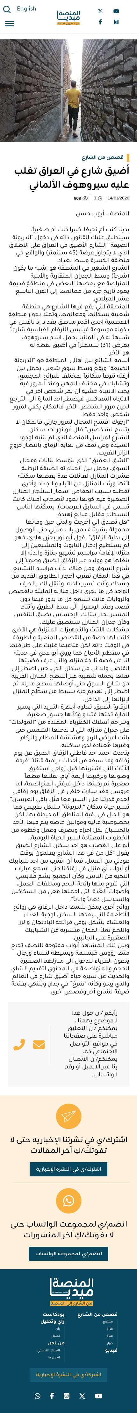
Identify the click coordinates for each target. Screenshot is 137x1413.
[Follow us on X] (100, 11)
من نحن (56, 1343)
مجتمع (108, 1322)
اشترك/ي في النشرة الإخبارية (68, 1169)
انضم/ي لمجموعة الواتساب (68, 1253)
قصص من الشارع (97, 1315)
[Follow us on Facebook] (100, 22)
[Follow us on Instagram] (116, 22)
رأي (57, 1329)
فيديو (111, 1351)
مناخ (109, 1336)
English (26, 9)
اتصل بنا (54, 1358)
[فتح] (9, 24)
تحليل (56, 1336)
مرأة (110, 1329)
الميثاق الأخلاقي (48, 1351)
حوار (110, 1343)
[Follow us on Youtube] (116, 11)
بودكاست (54, 1315)
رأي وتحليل (52, 1322)
